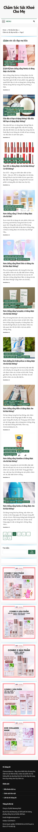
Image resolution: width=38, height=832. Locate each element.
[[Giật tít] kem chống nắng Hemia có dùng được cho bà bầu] (19, 55)
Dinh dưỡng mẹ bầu (11, 111)
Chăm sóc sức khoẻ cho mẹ (19, 9)
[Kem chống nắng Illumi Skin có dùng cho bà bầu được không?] (19, 250)
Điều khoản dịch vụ (9, 789)
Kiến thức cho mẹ (26, 111)
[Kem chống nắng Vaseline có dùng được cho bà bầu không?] (19, 445)
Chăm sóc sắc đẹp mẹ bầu (13, 62)
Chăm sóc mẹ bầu (10, 301)
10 (5, 538)
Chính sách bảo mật (10, 793)
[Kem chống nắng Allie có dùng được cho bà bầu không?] (19, 395)
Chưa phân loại (9, 451)
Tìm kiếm (6, 548)
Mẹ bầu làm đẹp (9, 64)
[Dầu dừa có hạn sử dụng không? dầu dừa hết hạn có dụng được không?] (19, 105)
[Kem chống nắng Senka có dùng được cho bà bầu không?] (19, 492)
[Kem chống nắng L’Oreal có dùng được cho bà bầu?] (19, 200)
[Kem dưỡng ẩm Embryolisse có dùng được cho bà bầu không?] (19, 347)
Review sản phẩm (23, 162)
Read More (6, 90)
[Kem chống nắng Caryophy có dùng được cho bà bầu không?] (19, 298)
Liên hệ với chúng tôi (10, 798)
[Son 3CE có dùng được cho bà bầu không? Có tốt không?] (19, 153)
